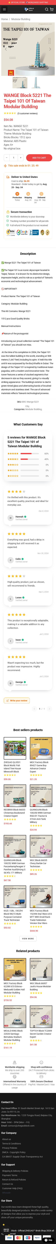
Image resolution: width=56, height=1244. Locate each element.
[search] (47, 9)
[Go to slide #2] (36, 82)
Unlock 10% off (6, 1230)
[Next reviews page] (49, 709)
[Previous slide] (6, 49)
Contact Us (7, 1184)
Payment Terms (9, 1175)
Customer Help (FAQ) (12, 1188)
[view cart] (52, 9)
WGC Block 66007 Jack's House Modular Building (40, 986)
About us (6, 1139)
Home (4, 19)
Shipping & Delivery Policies (15, 1171)
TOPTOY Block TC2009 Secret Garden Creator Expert (41, 1033)
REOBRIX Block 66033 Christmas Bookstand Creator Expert (14, 812)
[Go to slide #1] (19, 82)
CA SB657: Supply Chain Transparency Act (22, 1156)
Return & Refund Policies (14, 1179)
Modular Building (20, 19)
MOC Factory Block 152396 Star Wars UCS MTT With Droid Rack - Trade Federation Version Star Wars (41, 916)
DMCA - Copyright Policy (14, 1152)
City (27, 406)
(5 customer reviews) (27, 113)
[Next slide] (50, 49)
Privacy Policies (9, 1148)
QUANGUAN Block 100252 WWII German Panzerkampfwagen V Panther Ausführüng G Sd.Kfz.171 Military (15, 866)
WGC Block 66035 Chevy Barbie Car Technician (38, 863)
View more (28, 939)
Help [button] (50, 1240)
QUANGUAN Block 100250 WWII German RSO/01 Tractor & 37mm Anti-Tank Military (40, 815)
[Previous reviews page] (34, 709)
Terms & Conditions (11, 1143)
